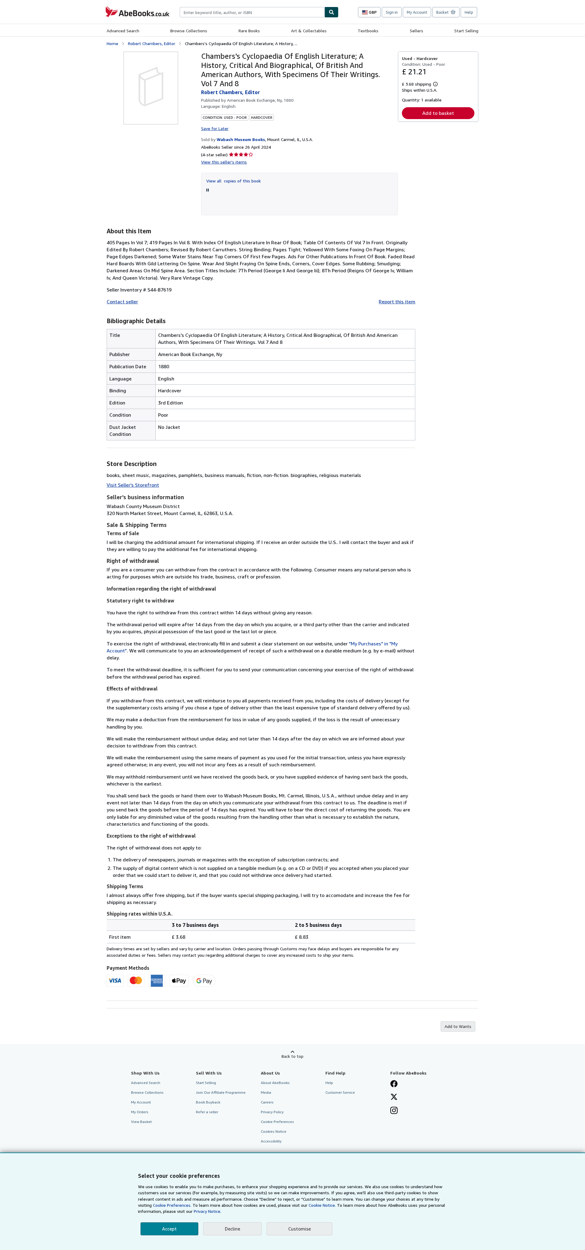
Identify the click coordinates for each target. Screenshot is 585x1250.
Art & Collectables (309, 30)
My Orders (139, 1112)
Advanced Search (123, 30)
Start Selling (466, 30)
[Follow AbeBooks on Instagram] (394, 1111)
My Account (417, 12)
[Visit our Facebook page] (394, 1084)
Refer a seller (207, 1112)
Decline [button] (232, 1228)
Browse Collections (188, 30)
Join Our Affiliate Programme (221, 1092)
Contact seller (122, 301)
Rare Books (249, 30)
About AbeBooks (275, 1082)
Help (469, 12)
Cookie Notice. (322, 1205)
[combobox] (252, 12)
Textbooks (368, 30)
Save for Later (215, 128)
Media (266, 1092)
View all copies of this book (233, 180)
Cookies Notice (273, 1131)
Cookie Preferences (277, 1121)
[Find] (331, 12)
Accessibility (271, 1141)
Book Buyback (208, 1102)
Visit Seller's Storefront (133, 485)
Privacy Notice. (207, 1211)
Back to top (292, 1056)
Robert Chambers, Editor (151, 43)
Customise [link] (299, 1228)
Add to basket (438, 113)
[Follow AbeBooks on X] (394, 1097)
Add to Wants (458, 1026)
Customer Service (340, 1092)
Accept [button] (169, 1228)
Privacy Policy (272, 1112)
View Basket (141, 1121)
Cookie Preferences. (172, 1205)
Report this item (397, 301)
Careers (267, 1102)
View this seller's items (224, 161)
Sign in (392, 12)
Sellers (416, 30)
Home (112, 43)
